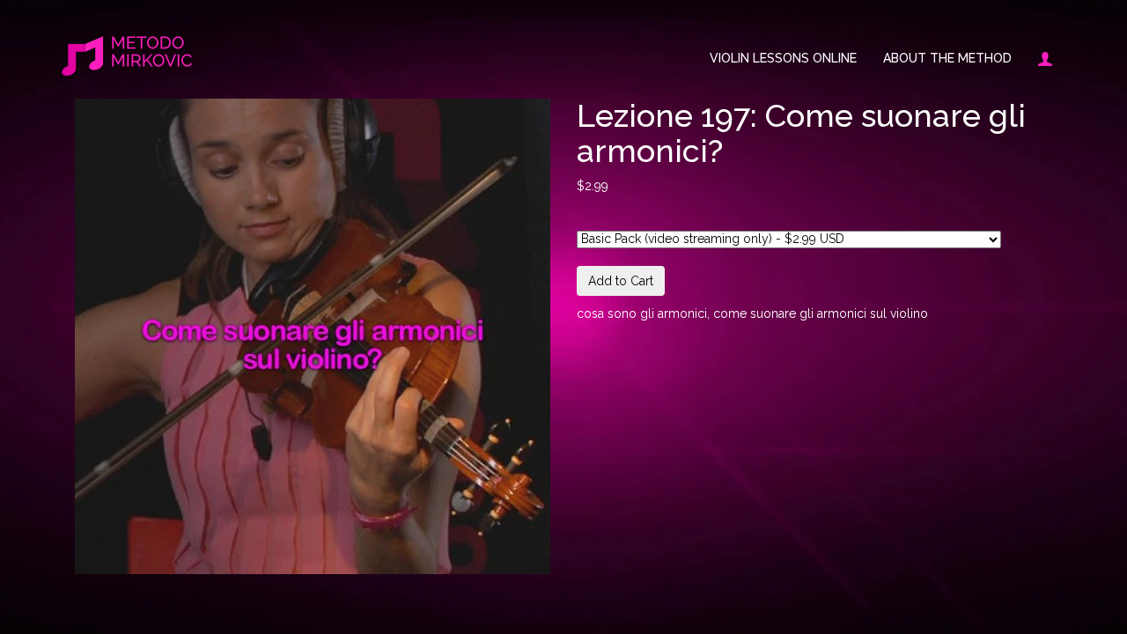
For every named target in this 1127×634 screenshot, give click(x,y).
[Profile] (1038, 58)
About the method (947, 58)
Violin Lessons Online (783, 58)
